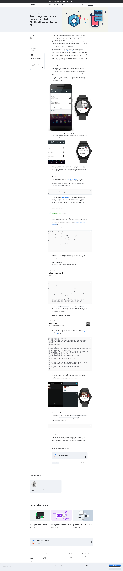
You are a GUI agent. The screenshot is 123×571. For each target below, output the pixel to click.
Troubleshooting (33, 48)
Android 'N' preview (72, 179)
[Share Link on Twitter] (85, 463)
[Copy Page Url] (78, 463)
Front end (53, 463)
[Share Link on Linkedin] (81, 463)
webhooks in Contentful (71, 50)
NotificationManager (65, 197)
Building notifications (34, 46)
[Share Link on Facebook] (83, 463)
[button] (37, 61)
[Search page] (80, 5)
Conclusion (32, 50)
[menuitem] (49, 5)
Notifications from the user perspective (37, 45)
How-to (58, 463)
